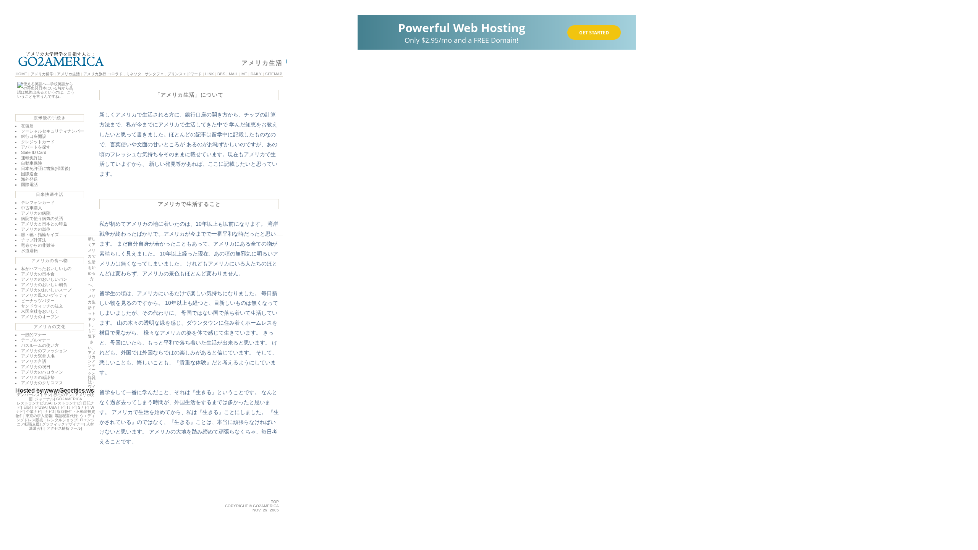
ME (244, 74)
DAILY (256, 74)
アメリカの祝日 (35, 366)
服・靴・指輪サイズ (40, 234)
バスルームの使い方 (40, 345)
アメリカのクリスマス (42, 382)
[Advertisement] (189, 488)
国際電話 (29, 184)
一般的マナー (33, 334)
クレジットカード (38, 141)
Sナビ (83, 407)
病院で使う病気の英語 (42, 218)
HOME (21, 74)
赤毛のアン (63, 395)
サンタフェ (154, 74)
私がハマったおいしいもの (46, 268)
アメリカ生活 (68, 74)
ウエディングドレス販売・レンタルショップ (56, 418)
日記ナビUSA (35, 407)
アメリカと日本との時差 (44, 224)
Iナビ (71, 407)
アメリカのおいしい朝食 (44, 284)
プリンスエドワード (184, 74)
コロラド (115, 74)
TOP (275, 502)
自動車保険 (31, 163)
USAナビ (57, 407)
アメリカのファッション (44, 350)
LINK (209, 74)
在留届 (27, 125)
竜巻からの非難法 (38, 245)
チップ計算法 (33, 240)
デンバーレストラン (34, 395)
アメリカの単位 (35, 229)
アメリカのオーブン (40, 316)
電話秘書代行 (66, 416)
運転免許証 (31, 157)
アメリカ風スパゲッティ (44, 295)
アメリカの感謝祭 (38, 377)
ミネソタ (133, 74)
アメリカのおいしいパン (44, 279)
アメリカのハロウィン (42, 372)
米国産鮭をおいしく (40, 311)
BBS (221, 74)
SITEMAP (273, 74)
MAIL (233, 74)
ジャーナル (44, 399)
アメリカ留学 (42, 74)
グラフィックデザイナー (63, 424)
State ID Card (33, 152)
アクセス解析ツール (64, 428)
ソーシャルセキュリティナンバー (52, 131)
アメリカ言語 (33, 361)
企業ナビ (33, 411)
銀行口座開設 (33, 136)
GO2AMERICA (69, 399)
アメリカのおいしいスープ (46, 290)
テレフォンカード (38, 202)
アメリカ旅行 (94, 74)
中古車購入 (31, 207)
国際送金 (29, 173)
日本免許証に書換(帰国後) (45, 168)
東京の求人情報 (39, 416)
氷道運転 (29, 250)
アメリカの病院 (35, 213)
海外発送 (29, 179)
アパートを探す (35, 147)
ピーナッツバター (38, 300)
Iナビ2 (49, 411)
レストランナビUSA (34, 403)
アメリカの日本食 (38, 274)
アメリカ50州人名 (38, 356)
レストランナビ (67, 403)
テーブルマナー (35, 340)
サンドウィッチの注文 (42, 306)
